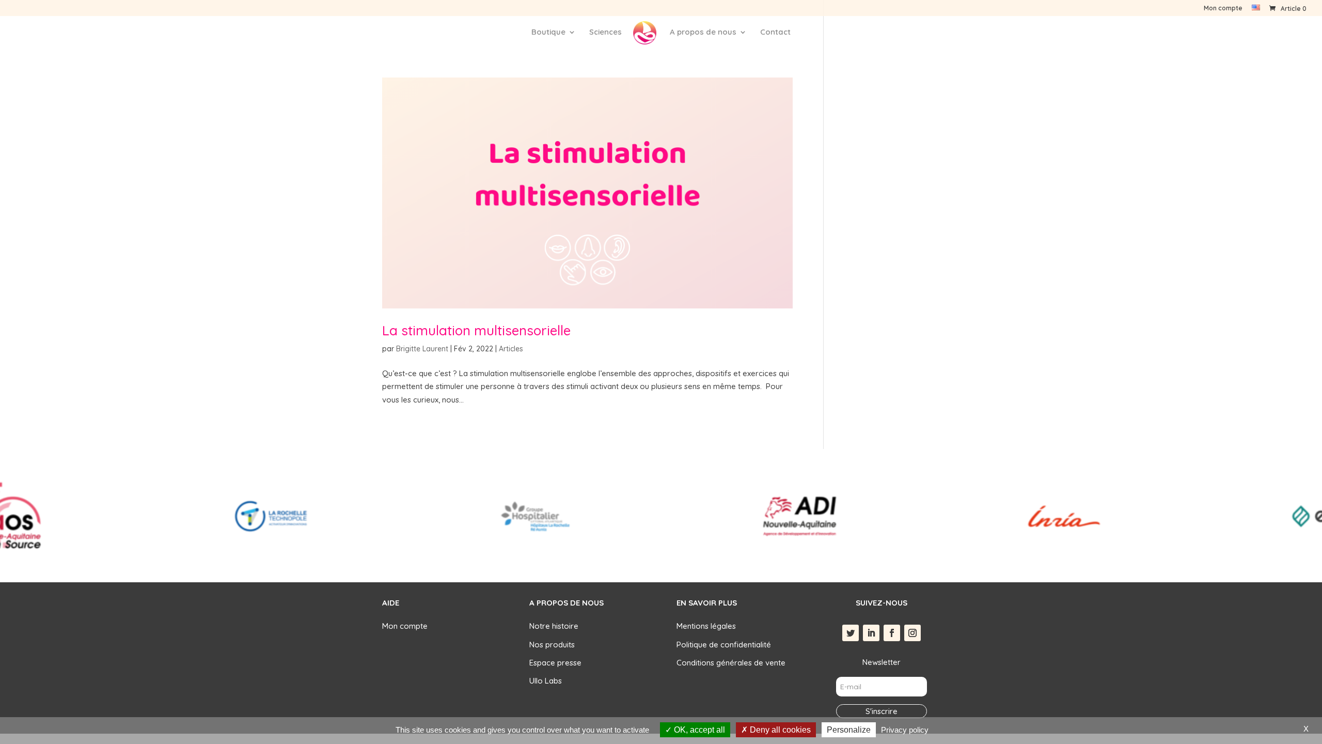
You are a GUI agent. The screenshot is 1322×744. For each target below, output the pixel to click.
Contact (775, 32)
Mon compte (1223, 8)
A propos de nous (703, 32)
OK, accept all (698, 729)
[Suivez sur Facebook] (892, 633)
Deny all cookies (779, 729)
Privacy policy (904, 729)
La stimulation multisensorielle (476, 330)
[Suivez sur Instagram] (912, 633)
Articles (511, 348)
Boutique (548, 32)
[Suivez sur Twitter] (850, 633)
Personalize (849, 729)
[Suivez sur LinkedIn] (871, 633)
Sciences (605, 32)
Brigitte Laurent (422, 348)
